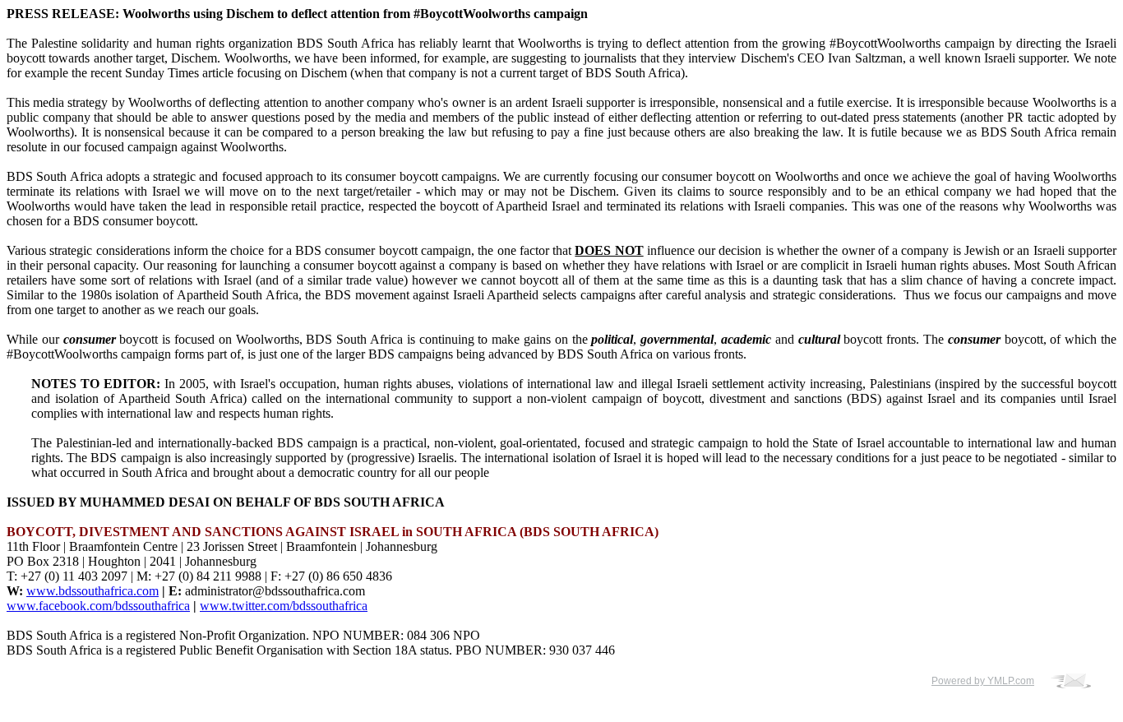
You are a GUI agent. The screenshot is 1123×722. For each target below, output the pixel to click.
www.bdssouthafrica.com (92, 591)
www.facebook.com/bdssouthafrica (98, 606)
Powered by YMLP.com (982, 681)
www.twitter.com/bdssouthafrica (283, 606)
